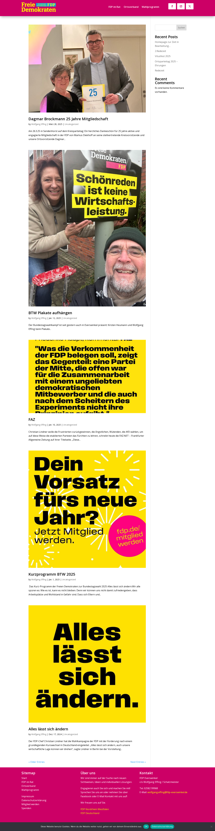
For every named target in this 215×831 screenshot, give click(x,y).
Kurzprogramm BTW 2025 (52, 574)
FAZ (32, 419)
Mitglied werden (30, 804)
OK (146, 826)
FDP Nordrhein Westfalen (95, 809)
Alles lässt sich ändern (48, 729)
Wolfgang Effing (38, 124)
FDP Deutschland (90, 813)
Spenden (26, 808)
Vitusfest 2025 (163, 56)
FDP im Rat (115, 7)
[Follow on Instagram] (181, 6)
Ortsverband (131, 7)
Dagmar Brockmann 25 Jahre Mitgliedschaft (68, 118)
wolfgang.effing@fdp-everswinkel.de (167, 792)
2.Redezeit (160, 51)
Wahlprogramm (150, 7)
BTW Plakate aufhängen (50, 312)
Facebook (86, 796)
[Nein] (211, 826)
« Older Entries (37, 762)
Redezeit (159, 70)
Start (24, 778)
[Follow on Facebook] (172, 6)
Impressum (28, 796)
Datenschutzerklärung (34, 800)
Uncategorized (71, 124)
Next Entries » (138, 762)
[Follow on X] (190, 6)
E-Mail (100, 796)
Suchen (181, 27)
